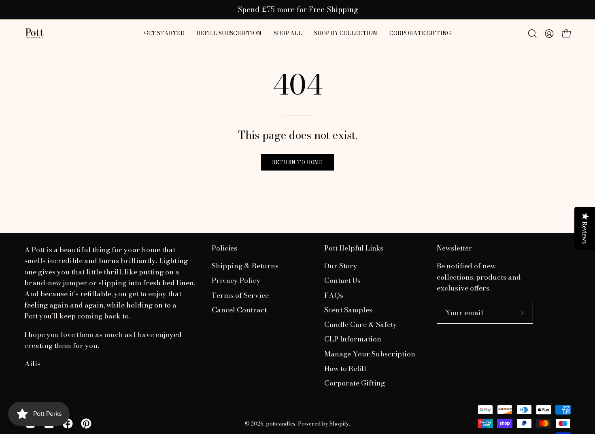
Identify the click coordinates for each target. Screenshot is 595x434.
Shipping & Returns (245, 265)
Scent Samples (348, 309)
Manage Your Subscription (369, 353)
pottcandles (280, 423)
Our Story (340, 265)
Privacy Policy (236, 280)
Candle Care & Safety (360, 324)
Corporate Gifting (354, 383)
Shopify (339, 423)
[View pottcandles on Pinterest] (86, 423)
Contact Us (342, 280)
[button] (288, 33)
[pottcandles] (34, 33)
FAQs (333, 295)
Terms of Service (240, 295)
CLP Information (352, 339)
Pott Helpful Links (353, 248)
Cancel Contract (239, 309)
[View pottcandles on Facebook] (68, 423)
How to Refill (345, 368)
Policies (224, 248)
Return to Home (297, 162)
